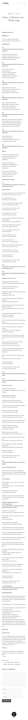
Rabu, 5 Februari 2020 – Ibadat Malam (12, 664)
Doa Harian (12, 13)
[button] (20, 3)
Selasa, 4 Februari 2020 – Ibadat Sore (11, 662)
